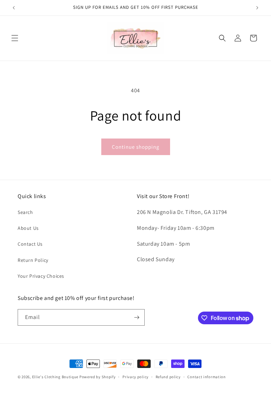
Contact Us (30, 244)
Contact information (206, 376)
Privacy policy (135, 376)
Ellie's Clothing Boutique (55, 376)
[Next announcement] (257, 8)
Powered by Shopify (97, 376)
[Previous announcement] (14, 8)
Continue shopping (135, 146)
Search (25, 212)
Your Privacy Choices (41, 276)
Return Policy (33, 260)
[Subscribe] (136, 317)
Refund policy (168, 376)
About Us (28, 228)
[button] (15, 38)
